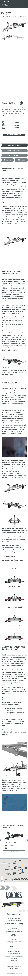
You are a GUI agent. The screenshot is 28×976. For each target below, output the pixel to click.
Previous (1, 840)
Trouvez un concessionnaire (14, 918)
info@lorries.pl (14, 948)
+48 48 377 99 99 (14, 946)
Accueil (3, 16)
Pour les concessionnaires (14, 930)
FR (16, 1)
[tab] (14, 145)
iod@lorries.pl (14, 960)
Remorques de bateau (10, 16)
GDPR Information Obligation (14, 953)
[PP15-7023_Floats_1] (14, 26)
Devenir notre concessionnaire (14, 920)
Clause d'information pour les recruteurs (14, 931)
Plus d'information (14, 851)
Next (27, 840)
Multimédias (14, 928)
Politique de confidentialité (14, 951)
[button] (8, 1)
